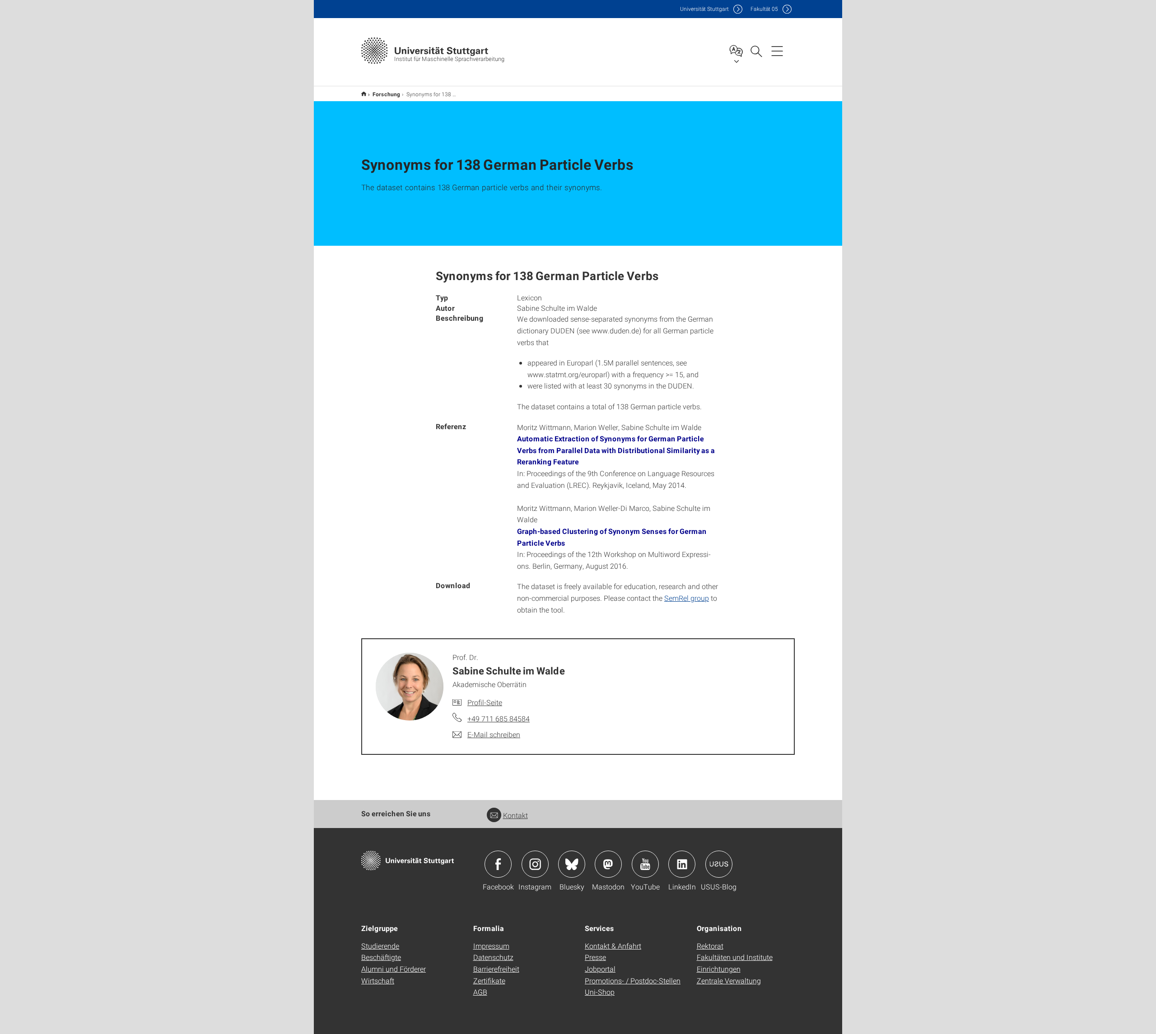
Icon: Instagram (535, 864)
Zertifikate (489, 980)
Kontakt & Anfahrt (613, 945)
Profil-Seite (484, 702)
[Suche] (755, 50)
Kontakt (515, 815)
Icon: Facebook (498, 864)
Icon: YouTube (645, 864)
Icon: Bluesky (571, 864)
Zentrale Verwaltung (729, 980)
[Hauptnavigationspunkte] (777, 50)
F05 (764, 8)
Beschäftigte (381, 957)
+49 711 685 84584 (498, 718)
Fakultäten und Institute (735, 957)
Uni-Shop (600, 992)
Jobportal (600, 968)
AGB (480, 992)
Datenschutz (493, 957)
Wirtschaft (377, 980)
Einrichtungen (719, 968)
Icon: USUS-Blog (718, 864)
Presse (595, 957)
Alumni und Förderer (393, 968)
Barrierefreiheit (496, 968)
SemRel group (686, 598)
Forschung (386, 94)
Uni (704, 8)
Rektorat (710, 945)
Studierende (380, 945)
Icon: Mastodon (608, 864)
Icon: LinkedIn (681, 864)
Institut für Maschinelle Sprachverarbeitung (363, 93)
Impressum (491, 945)
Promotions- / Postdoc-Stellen (633, 980)
